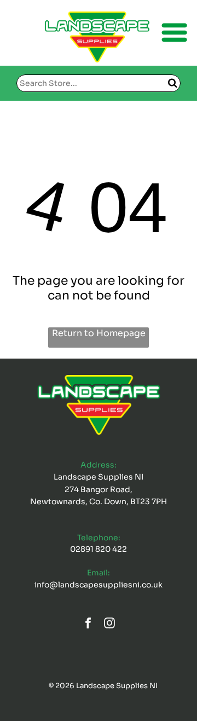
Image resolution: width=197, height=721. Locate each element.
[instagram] (109, 624)
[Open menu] (174, 33)
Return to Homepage (99, 333)
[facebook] (88, 624)
